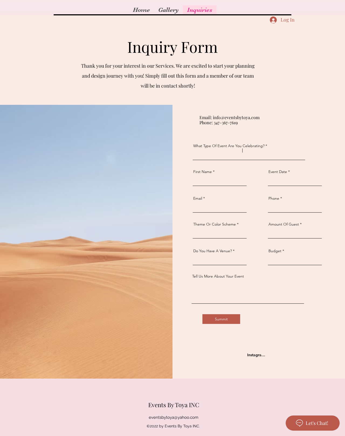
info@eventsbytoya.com (236, 117)
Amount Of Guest (283, 224)
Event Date (277, 172)
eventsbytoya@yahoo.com (173, 417)
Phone (273, 198)
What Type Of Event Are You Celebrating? (228, 146)
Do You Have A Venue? (212, 251)
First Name (202, 172)
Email (197, 198)
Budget (274, 251)
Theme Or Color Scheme (214, 224)
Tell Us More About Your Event (218, 276)
